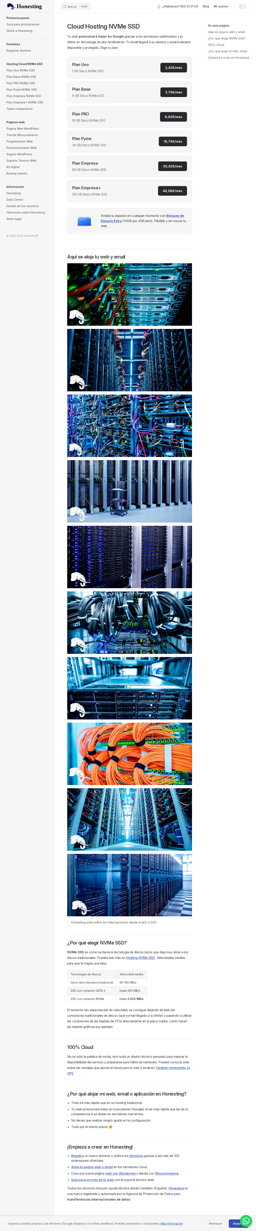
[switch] (242, 6)
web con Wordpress (120, 1173)
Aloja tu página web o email (92, 1167)
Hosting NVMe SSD (140, 958)
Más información (172, 1223)
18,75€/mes (173, 141)
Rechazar (215, 1223)
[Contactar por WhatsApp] (246, 1221)
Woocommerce (167, 1173)
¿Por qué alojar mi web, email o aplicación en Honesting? (229, 51)
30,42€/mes (172, 166)
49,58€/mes (172, 191)
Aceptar (238, 1223)
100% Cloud (216, 44)
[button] (27, 18)
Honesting (176, 1188)
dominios (136, 1156)
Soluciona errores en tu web (92, 1180)
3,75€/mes (173, 92)
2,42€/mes (173, 68)
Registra (77, 1156)
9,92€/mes (173, 117)
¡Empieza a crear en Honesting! (228, 57)
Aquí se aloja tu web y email (226, 32)
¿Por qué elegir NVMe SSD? (226, 38)
